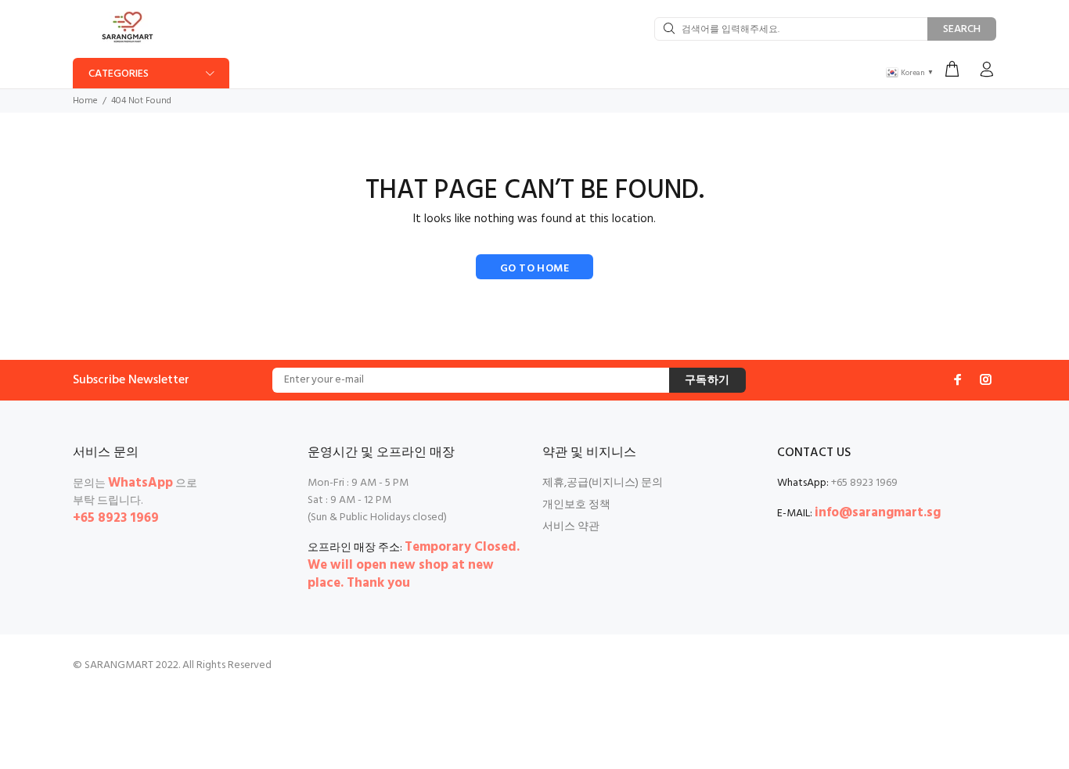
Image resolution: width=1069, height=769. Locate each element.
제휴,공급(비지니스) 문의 (602, 483)
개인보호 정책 (576, 505)
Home (85, 101)
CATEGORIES (118, 74)
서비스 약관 (570, 527)
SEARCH (962, 29)
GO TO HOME (534, 269)
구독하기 (707, 381)
